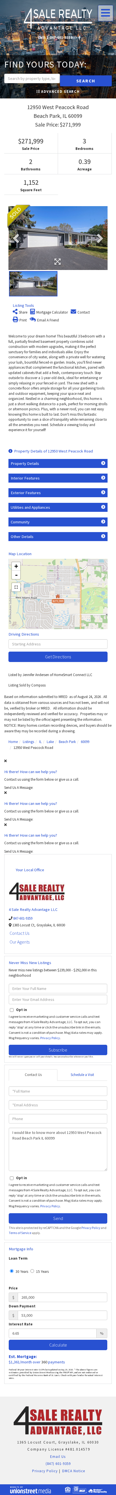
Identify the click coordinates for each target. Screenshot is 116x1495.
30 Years (21, 1271)
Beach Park (67, 741)
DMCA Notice (73, 1471)
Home (13, 741)
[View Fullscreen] (16, 587)
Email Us (57, 1456)
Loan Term (18, 1258)
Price (13, 1288)
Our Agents (20, 942)
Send (58, 1218)
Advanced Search (60, 91)
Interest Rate (21, 1324)
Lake (50, 741)
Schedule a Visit (82, 1074)
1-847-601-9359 (59, 37)
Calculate (58, 1345)
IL (40, 741)
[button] (86, 80)
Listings (28, 741)
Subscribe (58, 1050)
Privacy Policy (50, 1038)
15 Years (42, 1271)
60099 (85, 741)
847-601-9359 (22, 918)
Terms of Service (20, 1233)
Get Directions (58, 656)
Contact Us (19, 933)
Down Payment (22, 1306)
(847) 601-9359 (58, 1463)
